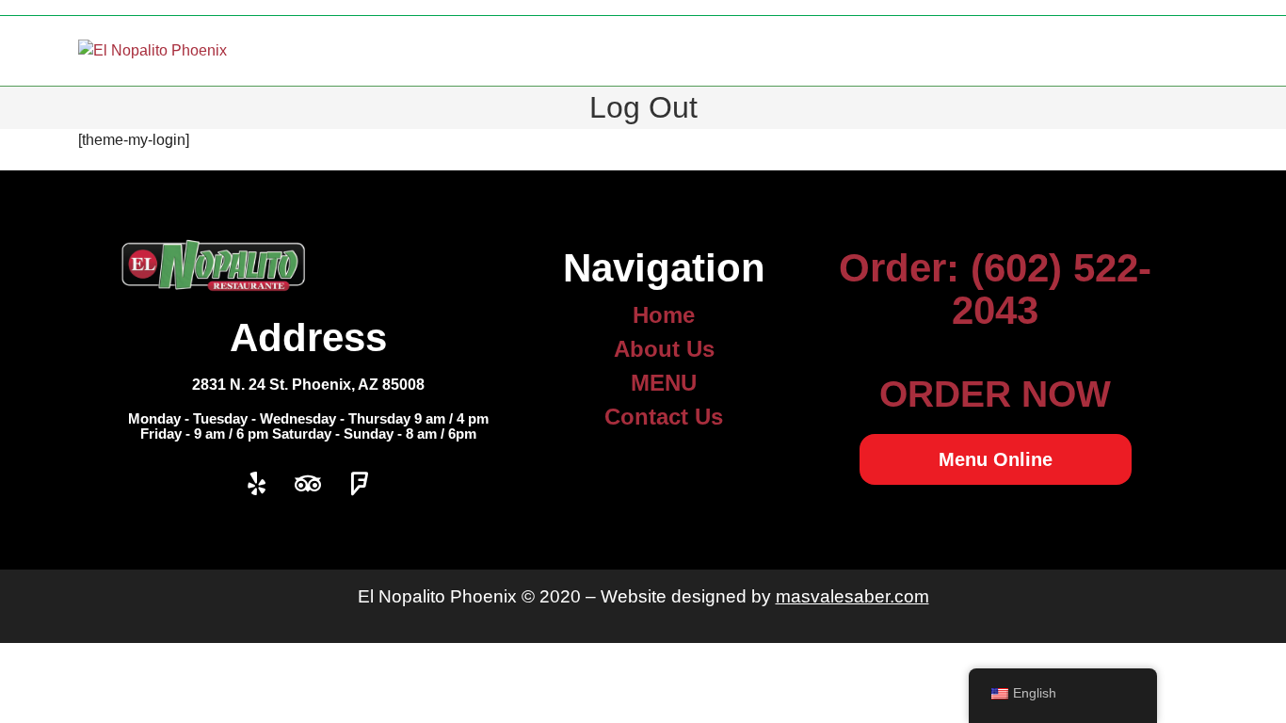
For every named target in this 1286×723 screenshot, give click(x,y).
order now (995, 394)
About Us (664, 349)
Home (664, 315)
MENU (664, 382)
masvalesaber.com (852, 596)
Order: (905, 268)
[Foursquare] (359, 483)
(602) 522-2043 (1051, 289)
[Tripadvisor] (307, 483)
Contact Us (663, 416)
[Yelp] (256, 483)
